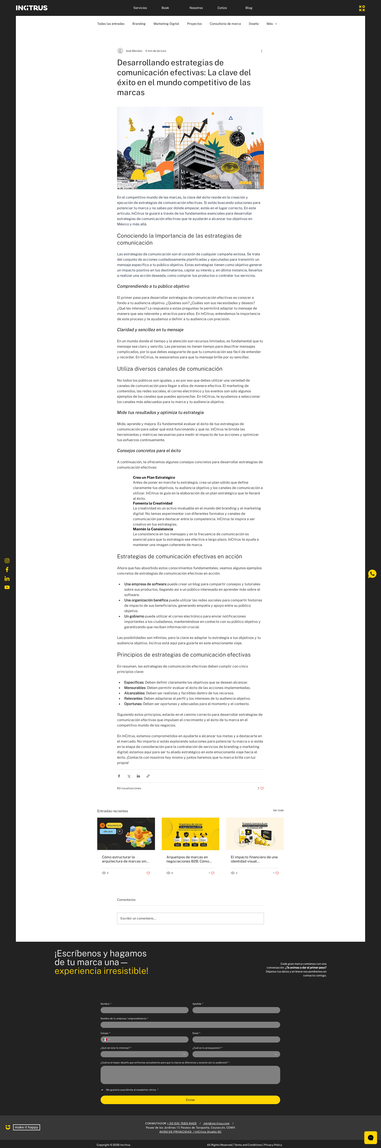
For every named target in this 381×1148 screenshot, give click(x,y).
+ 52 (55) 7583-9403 (182, 1123)
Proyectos (194, 24)
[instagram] (7, 561)
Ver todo (278, 810)
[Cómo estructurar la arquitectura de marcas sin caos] (126, 834)
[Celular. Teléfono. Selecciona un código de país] (107, 1039)
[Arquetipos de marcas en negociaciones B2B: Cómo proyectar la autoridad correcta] (190, 834)
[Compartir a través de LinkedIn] (138, 776)
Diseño (254, 24)
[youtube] (7, 587)
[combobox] (145, 1054)
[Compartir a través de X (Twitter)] (129, 776)
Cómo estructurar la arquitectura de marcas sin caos (124, 859)
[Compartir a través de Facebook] (119, 776)
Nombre (106, 1003)
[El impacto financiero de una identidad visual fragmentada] (255, 834)
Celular (105, 1033)
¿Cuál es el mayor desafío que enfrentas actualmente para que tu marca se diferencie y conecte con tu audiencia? (165, 1062)
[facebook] (7, 570)
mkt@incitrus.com (216, 1123)
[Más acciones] (261, 50)
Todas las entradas (110, 24)
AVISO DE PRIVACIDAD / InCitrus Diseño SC (190, 1131)
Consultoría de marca (225, 24)
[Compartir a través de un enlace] (148, 776)
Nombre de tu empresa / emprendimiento (124, 1018)
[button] (144, 8)
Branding (139, 24)
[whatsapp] (372, 574)
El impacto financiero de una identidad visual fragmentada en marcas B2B (254, 859)
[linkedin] (7, 579)
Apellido (197, 1003)
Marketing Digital (166, 24)
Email (196, 1033)
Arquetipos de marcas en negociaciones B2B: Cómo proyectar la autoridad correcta (187, 859)
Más (270, 24)
